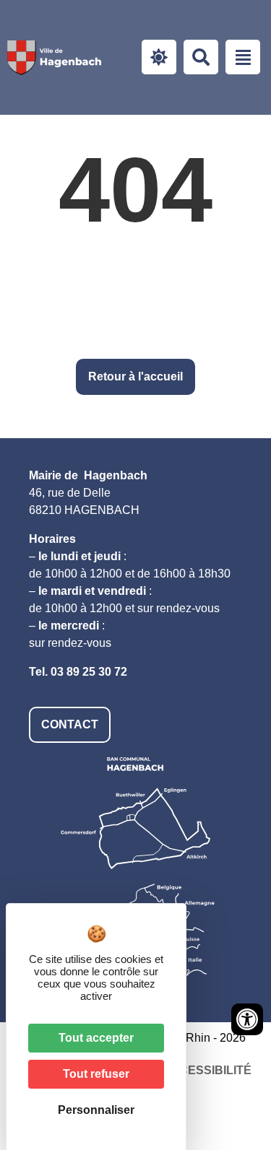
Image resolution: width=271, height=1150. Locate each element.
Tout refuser (96, 1074)
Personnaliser (96, 1110)
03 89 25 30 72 (89, 672)
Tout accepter (96, 1038)
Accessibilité (206, 1070)
